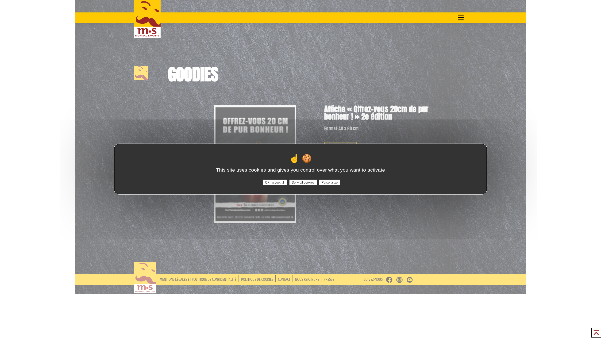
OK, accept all (275, 182)
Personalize (330, 182)
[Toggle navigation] (461, 17)
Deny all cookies (303, 182)
